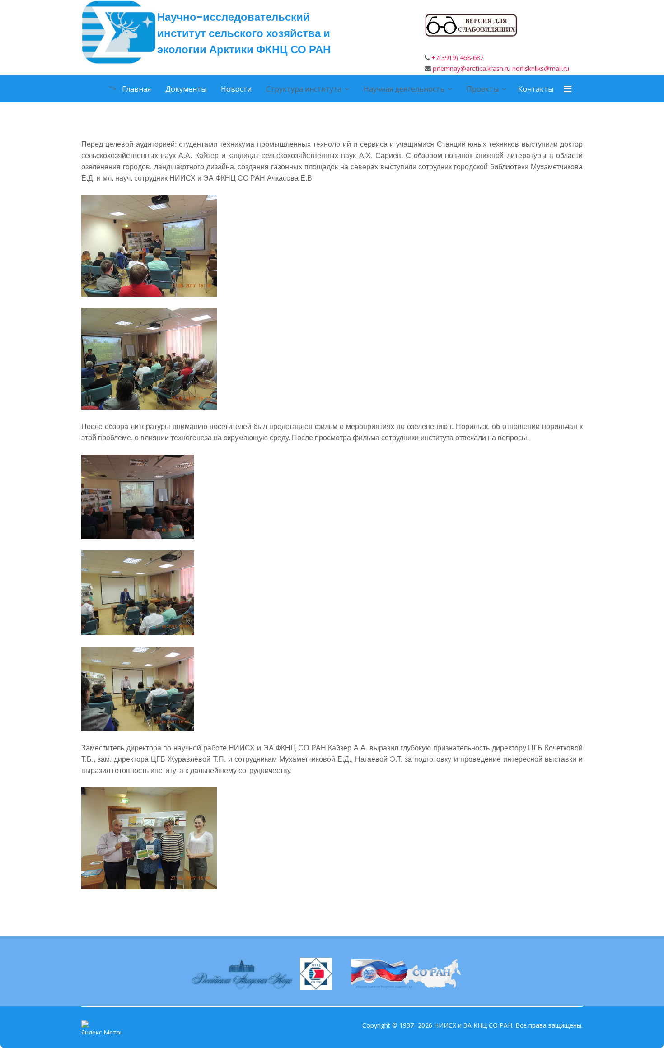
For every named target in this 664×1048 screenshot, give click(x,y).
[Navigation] (561, 88)
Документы (185, 89)
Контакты (535, 89)
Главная (136, 89)
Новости (236, 89)
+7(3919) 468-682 (457, 57)
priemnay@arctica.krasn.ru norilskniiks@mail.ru (501, 68)
